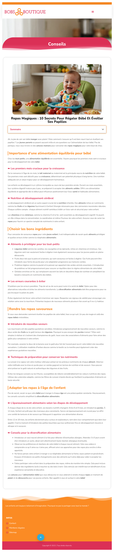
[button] (93, 11)
